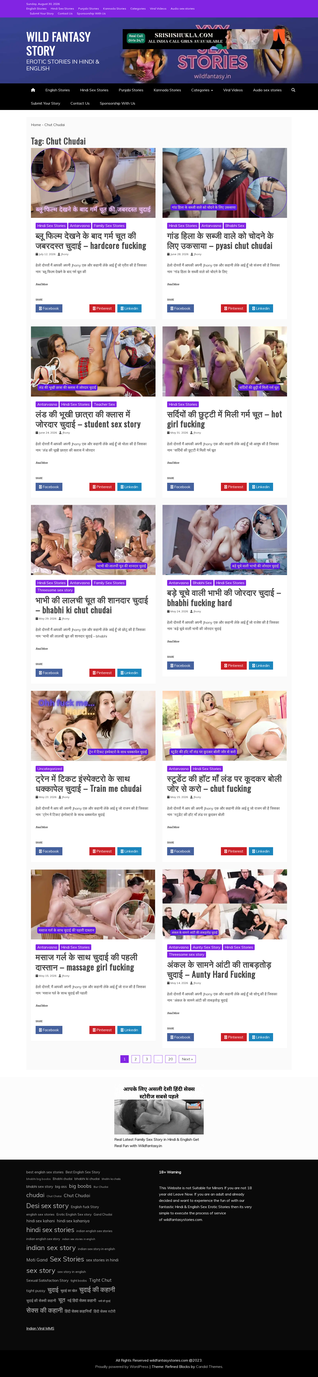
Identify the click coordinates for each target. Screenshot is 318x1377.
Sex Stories (67, 1259)
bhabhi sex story (39, 1186)
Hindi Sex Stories (62, 8)
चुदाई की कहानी (97, 1289)
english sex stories (40, 1214)
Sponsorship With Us (91, 13)
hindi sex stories (50, 1230)
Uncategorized (49, 768)
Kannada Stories (114, 8)
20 (170, 1059)
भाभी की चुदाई (104, 1301)
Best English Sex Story (83, 1172)
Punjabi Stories (88, 8)
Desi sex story (47, 1205)
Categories (138, 8)
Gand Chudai (103, 1214)
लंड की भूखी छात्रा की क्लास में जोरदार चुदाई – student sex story (88, 418)
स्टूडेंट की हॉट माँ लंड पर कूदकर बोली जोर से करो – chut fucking (224, 783)
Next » (187, 1059)
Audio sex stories (183, 8)
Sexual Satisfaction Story (47, 1280)
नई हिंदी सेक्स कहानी (81, 1300)
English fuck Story (85, 1207)
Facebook (50, 308)
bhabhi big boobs (38, 1179)
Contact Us (65, 13)
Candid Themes (209, 1366)
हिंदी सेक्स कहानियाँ (78, 1311)
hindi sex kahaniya (73, 1220)
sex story (40, 1270)
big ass (61, 1186)
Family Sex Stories (109, 225)
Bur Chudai (101, 1187)
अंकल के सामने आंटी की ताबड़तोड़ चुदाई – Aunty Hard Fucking (219, 969)
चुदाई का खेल (69, 1290)
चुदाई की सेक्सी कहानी (41, 1300)
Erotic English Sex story (74, 1214)
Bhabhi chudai (62, 1179)
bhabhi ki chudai (87, 1179)
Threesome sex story (55, 590)
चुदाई (52, 1289)
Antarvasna (80, 225)
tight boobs (79, 1280)
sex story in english (72, 1272)
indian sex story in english (96, 1249)
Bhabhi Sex (234, 225)
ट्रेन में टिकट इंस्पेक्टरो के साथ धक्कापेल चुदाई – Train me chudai (89, 783)
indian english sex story (43, 1239)
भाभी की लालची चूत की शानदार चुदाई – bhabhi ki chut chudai (92, 604)
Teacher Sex (104, 404)
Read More (41, 284)
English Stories (36, 8)
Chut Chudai (77, 1195)
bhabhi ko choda (111, 1179)
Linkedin (130, 308)
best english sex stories (45, 1172)
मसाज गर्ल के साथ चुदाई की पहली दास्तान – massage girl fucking (87, 961)
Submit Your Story (42, 13)
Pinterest (103, 308)
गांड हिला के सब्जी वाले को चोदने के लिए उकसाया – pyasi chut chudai (220, 240)
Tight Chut (100, 1280)
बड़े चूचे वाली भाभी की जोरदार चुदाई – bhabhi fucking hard (224, 597)
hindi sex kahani (40, 1221)
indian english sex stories (94, 1231)
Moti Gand (37, 1260)
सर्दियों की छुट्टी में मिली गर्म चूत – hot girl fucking (224, 418)
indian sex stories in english (78, 1239)
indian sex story (51, 1247)
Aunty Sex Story (206, 947)
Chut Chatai (54, 1196)
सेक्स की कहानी (44, 1310)
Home (36, 124)
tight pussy (35, 1290)
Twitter (77, 308)
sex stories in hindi (102, 1260)
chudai (35, 1195)
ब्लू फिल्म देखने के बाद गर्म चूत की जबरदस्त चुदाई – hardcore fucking (91, 240)
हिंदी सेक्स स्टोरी (104, 1311)
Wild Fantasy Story (58, 43)
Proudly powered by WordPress (122, 1366)
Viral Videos (158, 8)
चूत (61, 1299)
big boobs (80, 1186)
